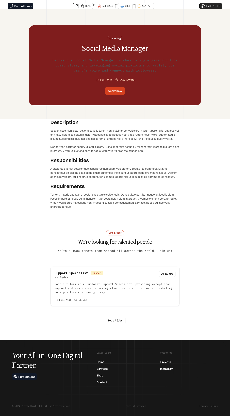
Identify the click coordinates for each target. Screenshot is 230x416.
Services (102, 368)
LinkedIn (165, 362)
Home (100, 362)
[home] (20, 6)
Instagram (166, 368)
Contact (102, 382)
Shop (100, 375)
